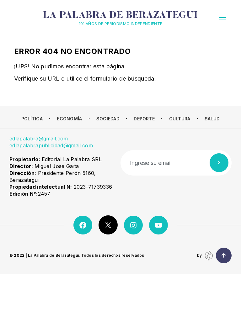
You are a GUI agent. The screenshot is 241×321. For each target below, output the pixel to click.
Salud (212, 118)
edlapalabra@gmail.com (38, 138)
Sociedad (108, 118)
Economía (69, 118)
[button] (222, 17)
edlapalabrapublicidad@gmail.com (51, 145)
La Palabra (120, 15)
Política (32, 118)
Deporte (144, 118)
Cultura (179, 118)
